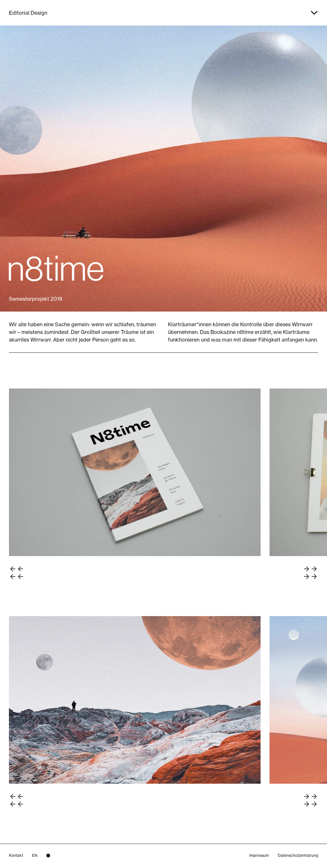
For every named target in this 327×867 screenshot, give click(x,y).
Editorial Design (28, 13)
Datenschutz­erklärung (298, 855)
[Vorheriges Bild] (16, 572)
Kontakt (16, 855)
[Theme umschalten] (48, 855)
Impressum (259, 855)
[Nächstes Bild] (310, 572)
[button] (314, 13)
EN (34, 855)
